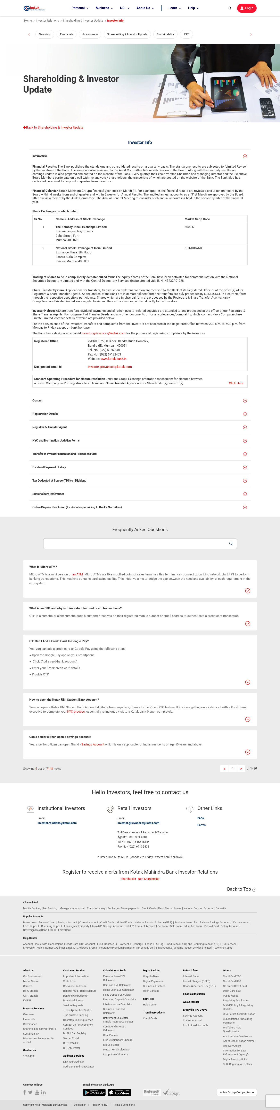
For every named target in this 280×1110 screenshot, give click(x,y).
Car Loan (162, 926)
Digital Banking (151, 970)
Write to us (69, 981)
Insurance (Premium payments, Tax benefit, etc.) (127, 947)
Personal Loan (47, 922)
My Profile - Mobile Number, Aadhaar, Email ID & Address (55, 947)
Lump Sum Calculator (115, 1054)
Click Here (236, 383)
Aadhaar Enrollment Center (78, 1066)
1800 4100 (29, 1056)
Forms (201, 825)
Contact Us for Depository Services (78, 1026)
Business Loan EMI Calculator (114, 1011)
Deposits (221, 908)
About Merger (191, 1001)
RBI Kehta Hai (71, 1042)
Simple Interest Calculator (118, 1021)
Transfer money (96, 908)
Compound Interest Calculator (114, 1028)
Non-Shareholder (148, 878)
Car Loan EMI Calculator (117, 985)
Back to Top (239, 889)
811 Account (87, 944)
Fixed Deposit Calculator (117, 994)
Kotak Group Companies (235, 1092)
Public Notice (230, 995)
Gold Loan (176, 926)
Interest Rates (191, 976)
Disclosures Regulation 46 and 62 (38, 1040)
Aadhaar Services (73, 1055)
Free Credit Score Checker (118, 1039)
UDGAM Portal (71, 1047)
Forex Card (64, 930)
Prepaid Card (211, 926)
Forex (93, 947)
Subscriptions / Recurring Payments (237, 1020)
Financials (66, 34)
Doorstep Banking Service (78, 1019)
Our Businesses (32, 976)
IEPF (186, 34)
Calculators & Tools (114, 970)
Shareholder (128, 878)
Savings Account (92, 744)
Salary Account (229, 926)
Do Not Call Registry (74, 1033)
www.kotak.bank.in (113, 359)
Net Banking (50, 908)
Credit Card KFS (232, 981)
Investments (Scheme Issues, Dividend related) (185, 947)
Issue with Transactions (49, 944)
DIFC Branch (30, 990)
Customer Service (73, 970)
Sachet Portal (71, 1038)
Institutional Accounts (195, 1025)
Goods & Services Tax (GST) (199, 986)
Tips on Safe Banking (75, 1015)
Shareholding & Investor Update (127, 34)
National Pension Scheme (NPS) (153, 922)
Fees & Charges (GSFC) (196, 981)
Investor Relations (47, 20)
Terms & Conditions (124, 1104)
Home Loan (29, 922)
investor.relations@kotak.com (57, 823)
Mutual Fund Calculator (116, 1049)
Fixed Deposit (31, 926)
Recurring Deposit (51, 926)
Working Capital (224, 947)
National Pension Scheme (198, 908)
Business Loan (183, 922)
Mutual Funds (124, 922)
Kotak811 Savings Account (107, 926)
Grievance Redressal (75, 986)
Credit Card (71, 944)
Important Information (76, 976)
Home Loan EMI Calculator (118, 989)
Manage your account (72, 908)
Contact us (29, 1050)
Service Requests (73, 1005)
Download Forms (73, 1000)
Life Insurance (240, 922)
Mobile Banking (32, 908)
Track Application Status (77, 1010)
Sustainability (165, 34)
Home (28, 20)
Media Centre (31, 981)
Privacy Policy (99, 1104)
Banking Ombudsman (75, 995)
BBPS (52, 930)
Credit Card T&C (232, 976)
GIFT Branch (30, 995)
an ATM (77, 574)
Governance (90, 34)
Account (28, 944)
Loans (177, 908)
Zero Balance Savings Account (211, 922)
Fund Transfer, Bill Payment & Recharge (120, 944)
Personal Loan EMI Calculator (114, 978)
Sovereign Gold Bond (35, 930)
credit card (63, 668)
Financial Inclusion (194, 993)
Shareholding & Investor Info (39, 1028)
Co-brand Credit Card (235, 986)
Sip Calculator (111, 1044)
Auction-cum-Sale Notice (237, 1036)
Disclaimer (80, 1104)
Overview (45, 34)
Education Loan (193, 926)
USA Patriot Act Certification (239, 1014)
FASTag (159, 944)
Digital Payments (153, 981)
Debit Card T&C (232, 990)
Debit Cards (165, 908)
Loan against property (76, 926)
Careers (27, 986)
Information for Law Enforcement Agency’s (236, 1052)
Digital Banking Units (235, 1059)
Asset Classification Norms (239, 1040)
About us (28, 970)
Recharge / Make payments (124, 908)
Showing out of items (42, 769)
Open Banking (151, 990)
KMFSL (27, 1000)
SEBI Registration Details (237, 1064)
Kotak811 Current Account (140, 926)
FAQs (200, 818)
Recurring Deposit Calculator (119, 999)
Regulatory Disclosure (235, 1000)
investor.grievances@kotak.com (103, 333)
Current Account (88, 922)
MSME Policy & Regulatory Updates (238, 1007)
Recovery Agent (232, 1045)
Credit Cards (149, 908)
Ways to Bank (151, 976)
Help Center (150, 1004)
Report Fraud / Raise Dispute (79, 990)
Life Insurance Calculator (117, 1004)
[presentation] (29, 34)
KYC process (76, 711)
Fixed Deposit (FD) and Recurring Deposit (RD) (192, 944)
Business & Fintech (154, 986)
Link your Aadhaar (73, 1061)
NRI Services (229, 944)
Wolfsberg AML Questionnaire (232, 1029)
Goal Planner (110, 1035)
